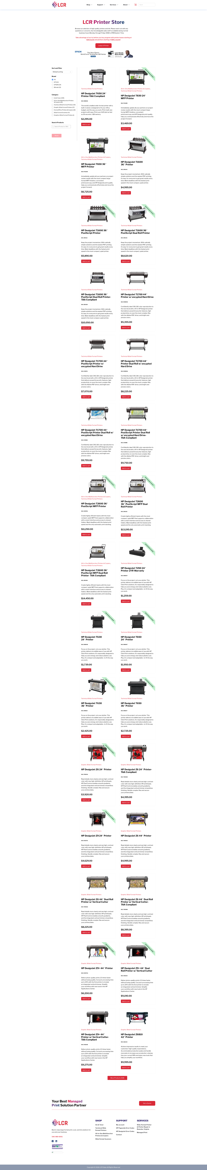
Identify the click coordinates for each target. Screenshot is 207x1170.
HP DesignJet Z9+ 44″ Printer (97, 968)
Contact (119, 1134)
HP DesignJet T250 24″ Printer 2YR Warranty (133, 569)
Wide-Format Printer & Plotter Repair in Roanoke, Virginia (144, 1127)
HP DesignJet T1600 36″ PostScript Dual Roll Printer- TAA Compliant (96, 297)
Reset (57, 136)
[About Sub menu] (129, 4)
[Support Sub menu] (104, 4)
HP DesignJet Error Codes (125, 1131)
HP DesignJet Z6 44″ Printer (136, 835)
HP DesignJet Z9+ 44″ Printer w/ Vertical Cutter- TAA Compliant (95, 1037)
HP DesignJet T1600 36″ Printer (132, 163)
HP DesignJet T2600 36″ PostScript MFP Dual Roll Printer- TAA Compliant (94, 573)
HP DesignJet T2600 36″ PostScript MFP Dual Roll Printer (134, 504)
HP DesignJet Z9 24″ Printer (96, 835)
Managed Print (142, 1132)
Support (100, 5)
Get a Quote (147, 1103)
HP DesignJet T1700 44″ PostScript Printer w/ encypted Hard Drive (94, 364)
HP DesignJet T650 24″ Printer (131, 638)
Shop (88, 5)
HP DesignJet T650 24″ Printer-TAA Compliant (93, 94)
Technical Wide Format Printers (92, 89)
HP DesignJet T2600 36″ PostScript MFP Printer (94, 505)
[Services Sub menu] (117, 4)
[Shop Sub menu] (91, 4)
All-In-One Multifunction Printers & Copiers (135, 89)
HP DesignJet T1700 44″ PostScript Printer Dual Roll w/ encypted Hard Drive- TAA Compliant (135, 434)
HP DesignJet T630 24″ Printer (91, 638)
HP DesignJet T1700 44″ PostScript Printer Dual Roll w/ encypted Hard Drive (97, 433)
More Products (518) (117, 1078)
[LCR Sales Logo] (59, 5)
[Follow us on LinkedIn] (56, 1141)
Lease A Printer (103, 45)
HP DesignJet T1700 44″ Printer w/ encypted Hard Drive (137, 295)
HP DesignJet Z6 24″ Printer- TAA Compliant (136, 770)
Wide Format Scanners (103, 1139)
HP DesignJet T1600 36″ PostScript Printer (94, 231)
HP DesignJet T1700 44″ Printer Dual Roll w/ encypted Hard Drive (136, 364)
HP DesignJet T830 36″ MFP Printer (93, 165)
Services (113, 5)
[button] (56, 79)
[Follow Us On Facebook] (53, 1141)
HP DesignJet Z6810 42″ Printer (132, 1035)
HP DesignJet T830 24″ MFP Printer (133, 97)
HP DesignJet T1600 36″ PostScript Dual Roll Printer (135, 231)
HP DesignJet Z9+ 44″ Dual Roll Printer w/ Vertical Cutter (136, 969)
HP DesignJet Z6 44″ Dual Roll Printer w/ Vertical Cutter (97, 900)
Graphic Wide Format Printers (91, 765)
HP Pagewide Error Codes (125, 1128)
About (125, 5)
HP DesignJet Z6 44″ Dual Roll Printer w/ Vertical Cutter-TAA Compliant (137, 902)
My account (120, 1125)
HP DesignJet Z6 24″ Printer (96, 769)
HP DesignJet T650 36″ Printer (131, 704)
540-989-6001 (57, 1137)
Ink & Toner (99, 1125)
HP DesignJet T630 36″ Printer (91, 704)
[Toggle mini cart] (135, 5)
